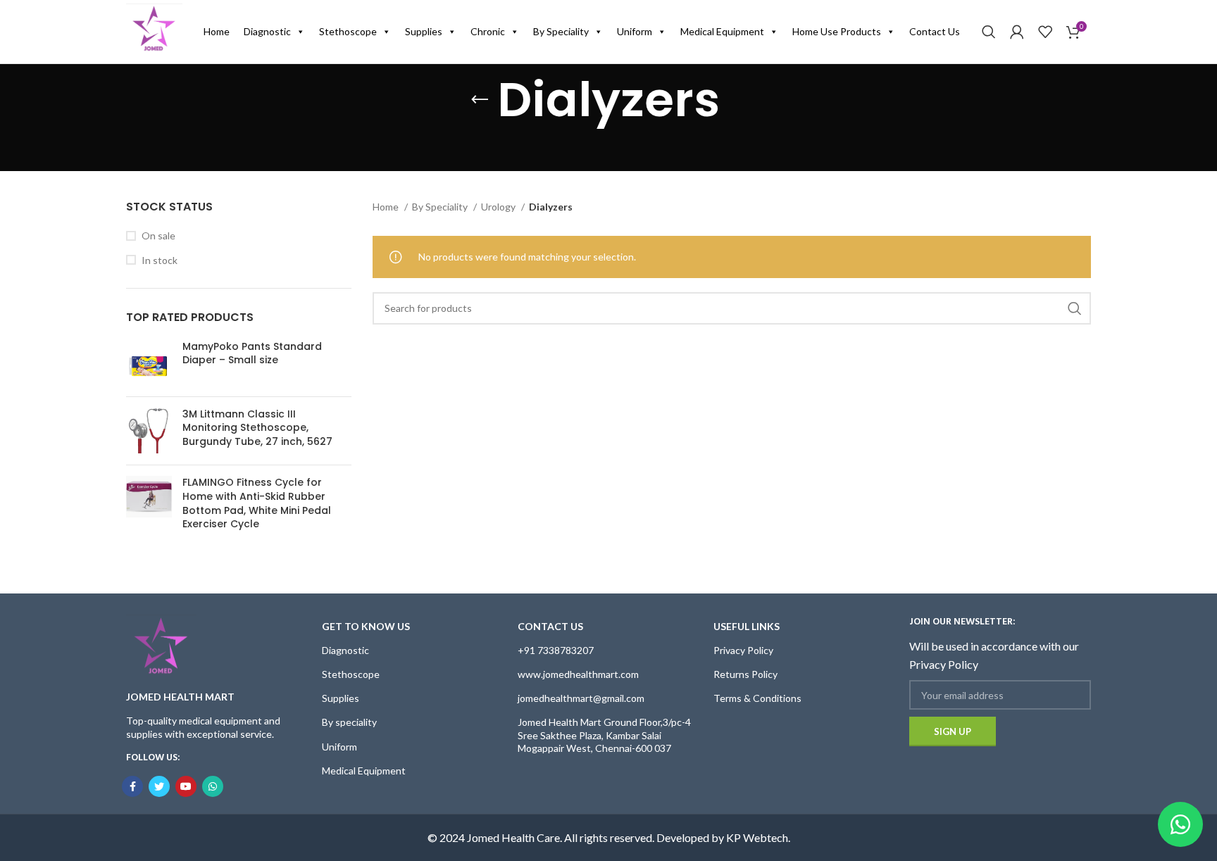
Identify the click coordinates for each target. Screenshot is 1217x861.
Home (217, 31)
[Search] (989, 32)
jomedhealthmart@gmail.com (581, 698)
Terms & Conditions (757, 698)
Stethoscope (348, 31)
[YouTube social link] (185, 786)
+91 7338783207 (556, 650)
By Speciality (561, 31)
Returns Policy (745, 674)
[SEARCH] (1075, 308)
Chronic (487, 31)
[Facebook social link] (132, 786)
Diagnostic (267, 31)
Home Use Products (836, 31)
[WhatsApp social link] (212, 786)
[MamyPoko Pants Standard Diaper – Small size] (149, 363)
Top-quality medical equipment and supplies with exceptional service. (203, 727)
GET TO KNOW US (366, 626)
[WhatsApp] (1180, 824)
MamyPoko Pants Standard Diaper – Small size (252, 353)
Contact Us (934, 31)
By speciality (349, 722)
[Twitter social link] (159, 786)
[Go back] (479, 100)
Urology (499, 207)
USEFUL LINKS (746, 626)
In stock (159, 260)
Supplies (423, 31)
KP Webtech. (758, 837)
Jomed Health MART (180, 697)
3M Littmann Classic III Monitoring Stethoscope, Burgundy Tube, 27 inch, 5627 (257, 428)
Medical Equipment (722, 31)
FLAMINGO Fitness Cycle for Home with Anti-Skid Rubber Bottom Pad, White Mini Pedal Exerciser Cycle (256, 503)
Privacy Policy (743, 650)
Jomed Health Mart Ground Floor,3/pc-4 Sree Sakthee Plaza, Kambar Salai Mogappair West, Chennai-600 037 (604, 734)
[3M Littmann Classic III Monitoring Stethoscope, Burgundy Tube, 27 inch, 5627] (149, 431)
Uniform (634, 31)
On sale (158, 235)
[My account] (1017, 32)
